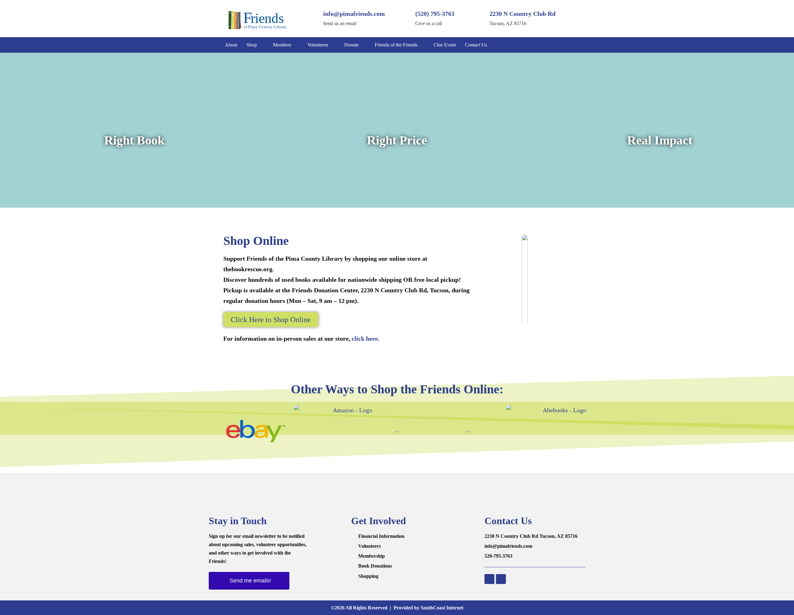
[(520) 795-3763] (404, 18)
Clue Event (445, 44)
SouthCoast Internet (442, 607)
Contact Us (476, 44)
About (231, 44)
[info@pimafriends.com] (312, 18)
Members (282, 44)
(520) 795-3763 (434, 13)
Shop (252, 44)
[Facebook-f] (556, 45)
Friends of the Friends (396, 44)
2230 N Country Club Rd (522, 13)
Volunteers (317, 44)
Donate (351, 44)
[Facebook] (489, 579)
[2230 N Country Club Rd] (478, 18)
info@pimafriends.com (354, 13)
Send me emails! (250, 580)
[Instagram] (569, 45)
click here (365, 338)
